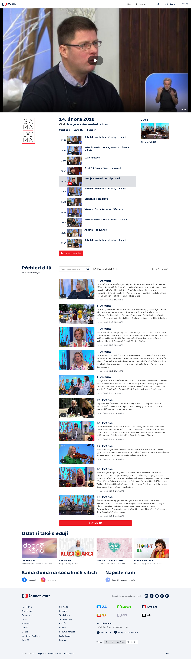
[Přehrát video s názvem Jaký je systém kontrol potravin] (95, 60)
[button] (95, 60)
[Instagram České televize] (146, 596)
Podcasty (26, 623)
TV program (27, 606)
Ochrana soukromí (54, 653)
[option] (109, 642)
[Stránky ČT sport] (124, 607)
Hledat (158, 4)
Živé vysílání (27, 611)
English (41, 653)
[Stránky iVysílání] (149, 607)
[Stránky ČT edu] (146, 616)
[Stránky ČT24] (102, 607)
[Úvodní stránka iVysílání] (12, 4)
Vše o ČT (25, 640)
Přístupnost (69, 653)
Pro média (63, 606)
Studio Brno (64, 615)
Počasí (25, 627)
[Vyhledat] (88, 269)
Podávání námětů (67, 631)
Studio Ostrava (65, 619)
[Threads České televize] (167, 596)
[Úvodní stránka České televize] (36, 596)
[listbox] (121, 642)
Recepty (91, 129)
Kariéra (62, 627)
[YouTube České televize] (157, 596)
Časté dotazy (65, 636)
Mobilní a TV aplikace (31, 636)
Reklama (63, 611)
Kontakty (63, 640)
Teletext (25, 619)
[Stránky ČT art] (122, 616)
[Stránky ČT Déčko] (101, 616)
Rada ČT (62, 623)
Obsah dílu (64, 129)
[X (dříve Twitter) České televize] (162, 596)
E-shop (25, 631)
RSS (167, 653)
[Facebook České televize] (152, 596)
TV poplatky (27, 615)
